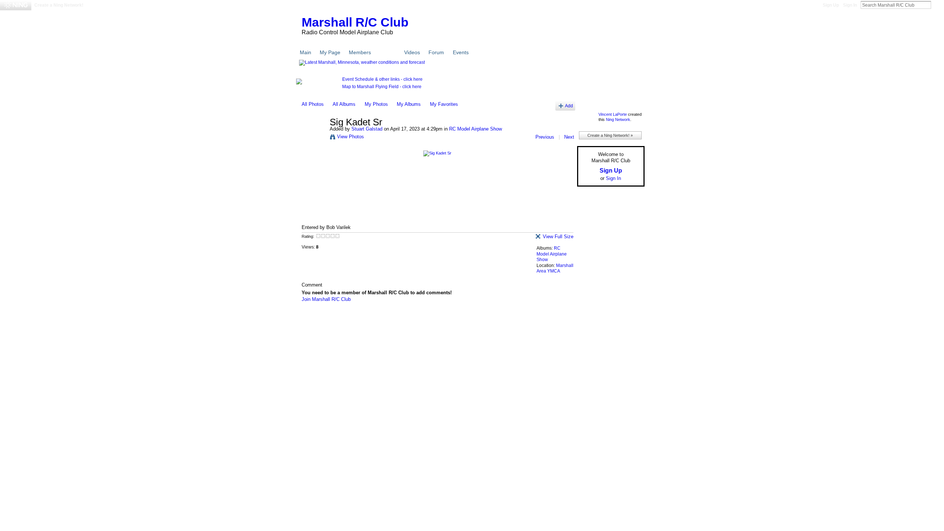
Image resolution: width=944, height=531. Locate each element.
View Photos (350, 136)
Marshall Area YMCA (555, 268)
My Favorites (444, 104)
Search (937, 4)
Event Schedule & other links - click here (382, 79)
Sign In (850, 5)
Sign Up (831, 5)
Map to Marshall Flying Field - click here (381, 86)
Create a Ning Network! (58, 5)
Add (569, 105)
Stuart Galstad (366, 129)
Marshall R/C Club (355, 22)
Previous (544, 137)
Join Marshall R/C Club (326, 299)
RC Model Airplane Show (475, 129)
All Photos (313, 104)
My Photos (376, 104)
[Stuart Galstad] (313, 138)
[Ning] (15, 5)
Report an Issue (590, 316)
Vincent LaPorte (612, 114)
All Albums (344, 104)
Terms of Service (628, 316)
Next (569, 137)
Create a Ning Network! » (610, 135)
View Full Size (558, 236)
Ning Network (618, 119)
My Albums (409, 104)
